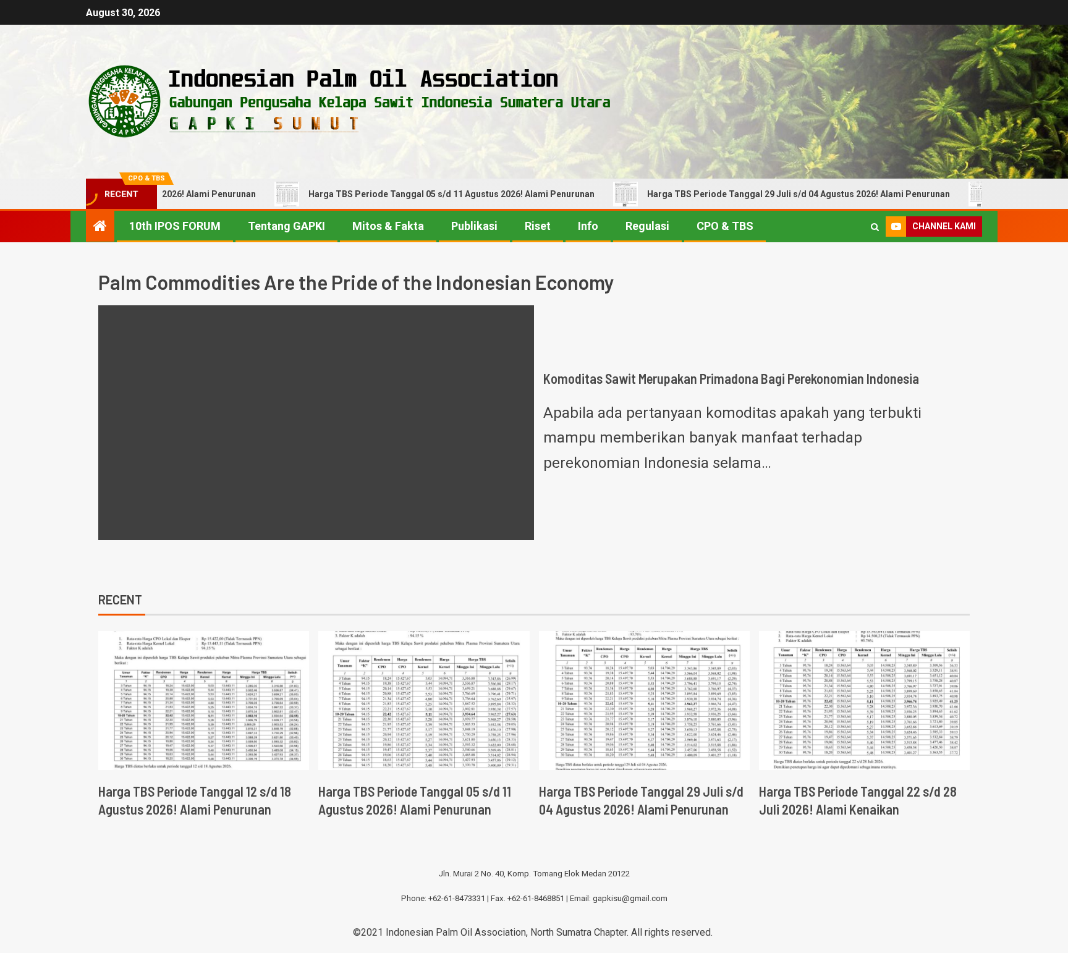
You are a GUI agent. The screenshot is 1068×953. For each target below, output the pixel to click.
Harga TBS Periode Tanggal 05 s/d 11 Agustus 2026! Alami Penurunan (413, 194)
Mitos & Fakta (388, 225)
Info (588, 225)
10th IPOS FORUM (175, 225)
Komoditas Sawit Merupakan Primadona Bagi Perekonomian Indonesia (731, 378)
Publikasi (474, 225)
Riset (538, 225)
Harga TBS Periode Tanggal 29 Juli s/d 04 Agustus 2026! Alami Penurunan (760, 194)
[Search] (875, 227)
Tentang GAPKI (286, 225)
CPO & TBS (725, 225)
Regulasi (647, 225)
